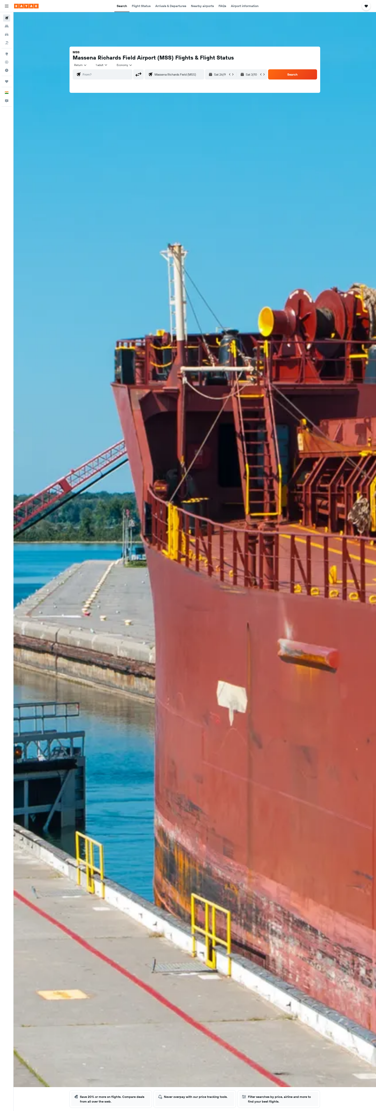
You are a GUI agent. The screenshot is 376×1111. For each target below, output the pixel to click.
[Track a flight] (7, 62)
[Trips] (7, 81)
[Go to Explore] (7, 54)
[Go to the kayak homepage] (26, 6)
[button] (6, 6)
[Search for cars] (7, 34)
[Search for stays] (7, 26)
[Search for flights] (7, 18)
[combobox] (81, 65)
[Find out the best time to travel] (7, 70)
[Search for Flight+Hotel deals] (7, 43)
